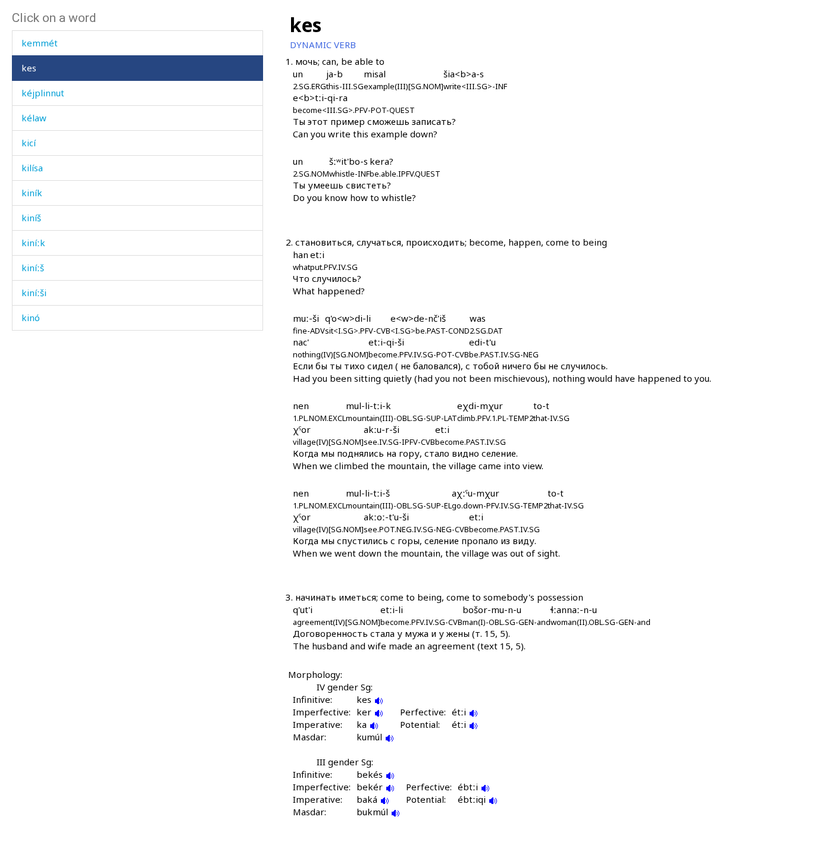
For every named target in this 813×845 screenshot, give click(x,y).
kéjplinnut (42, 93)
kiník (31, 193)
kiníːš (32, 268)
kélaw (33, 118)
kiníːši (33, 293)
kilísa (32, 168)
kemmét (39, 43)
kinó (30, 317)
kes (28, 68)
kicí (28, 143)
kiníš (31, 218)
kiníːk (33, 243)
